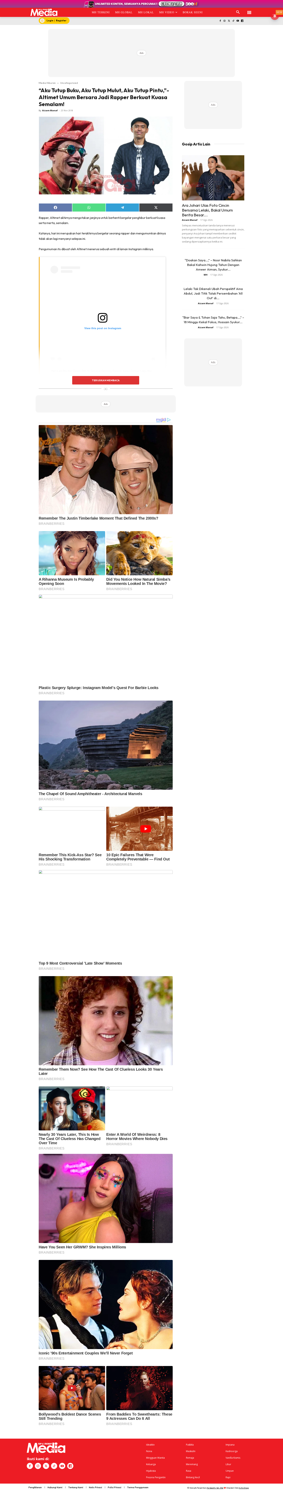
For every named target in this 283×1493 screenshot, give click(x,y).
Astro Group (244, 1488)
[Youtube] (237, 21)
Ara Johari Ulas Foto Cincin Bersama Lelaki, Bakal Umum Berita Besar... (207, 210)
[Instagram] (224, 21)
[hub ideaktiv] (249, 11)
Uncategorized (69, 82)
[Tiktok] (233, 21)
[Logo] (44, 12)
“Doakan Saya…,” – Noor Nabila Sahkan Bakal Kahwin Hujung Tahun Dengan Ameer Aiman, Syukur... (213, 264)
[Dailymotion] (242, 21)
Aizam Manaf (50, 110)
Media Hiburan (47, 82)
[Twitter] (229, 21)
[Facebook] (220, 21)
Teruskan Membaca (106, 380)
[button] (238, 12)
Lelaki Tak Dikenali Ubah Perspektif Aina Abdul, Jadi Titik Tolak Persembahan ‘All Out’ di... (213, 293)
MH (206, 274)
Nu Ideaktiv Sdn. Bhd (215, 1488)
